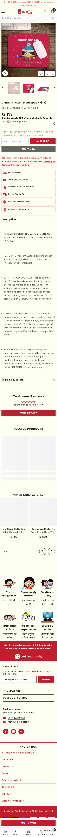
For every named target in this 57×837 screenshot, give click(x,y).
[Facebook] (5, 731)
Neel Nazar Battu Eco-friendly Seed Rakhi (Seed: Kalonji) (14, 531)
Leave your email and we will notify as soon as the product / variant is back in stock (27, 133)
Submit (46, 679)
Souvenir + (7, 787)
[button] (47, 73)
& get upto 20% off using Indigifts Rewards (26, 118)
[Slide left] (42, 551)
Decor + (6, 773)
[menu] (3, 11)
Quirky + (6, 794)
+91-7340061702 (16, 718)
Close (54, 3)
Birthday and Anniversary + (17, 752)
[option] (28, 50)
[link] (15, 473)
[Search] (28, 18)
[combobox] (26, 18)
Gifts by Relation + (12, 800)
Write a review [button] (28, 412)
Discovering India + (13, 780)
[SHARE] (53, 123)
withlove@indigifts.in (18, 721)
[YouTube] (21, 731)
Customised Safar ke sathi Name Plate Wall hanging (43, 531)
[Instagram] (13, 731)
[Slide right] (51, 551)
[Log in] (45, 11)
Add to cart (28, 822)
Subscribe (42, 141)
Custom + (7, 766)
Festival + (7, 759)
